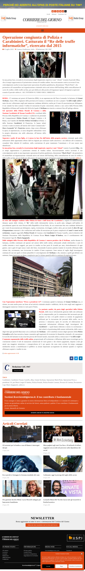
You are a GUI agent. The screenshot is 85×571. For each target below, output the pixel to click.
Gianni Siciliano (40, 380)
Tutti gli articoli (18, 370)
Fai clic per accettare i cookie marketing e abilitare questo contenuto (42, 189)
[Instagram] (55, 11)
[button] (82, 554)
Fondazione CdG (62, 14)
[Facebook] (53, 11)
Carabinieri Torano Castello (20, 380)
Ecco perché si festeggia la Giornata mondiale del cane (21, 475)
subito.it (78, 158)
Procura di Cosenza (66, 382)
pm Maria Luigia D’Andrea (22, 382)
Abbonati (54, 14)
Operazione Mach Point (55, 380)
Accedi (48, 14)
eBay (32, 380)
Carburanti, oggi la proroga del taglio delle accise (60, 475)
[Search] (65, 11)
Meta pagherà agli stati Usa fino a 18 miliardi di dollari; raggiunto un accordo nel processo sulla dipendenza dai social (62, 447)
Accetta (48, 566)
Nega (61, 566)
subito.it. (22, 385)
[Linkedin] (58, 11)
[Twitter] (63, 11)
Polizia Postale (37, 382)
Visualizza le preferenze (75, 566)
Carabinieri (6, 380)
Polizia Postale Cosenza (51, 382)
